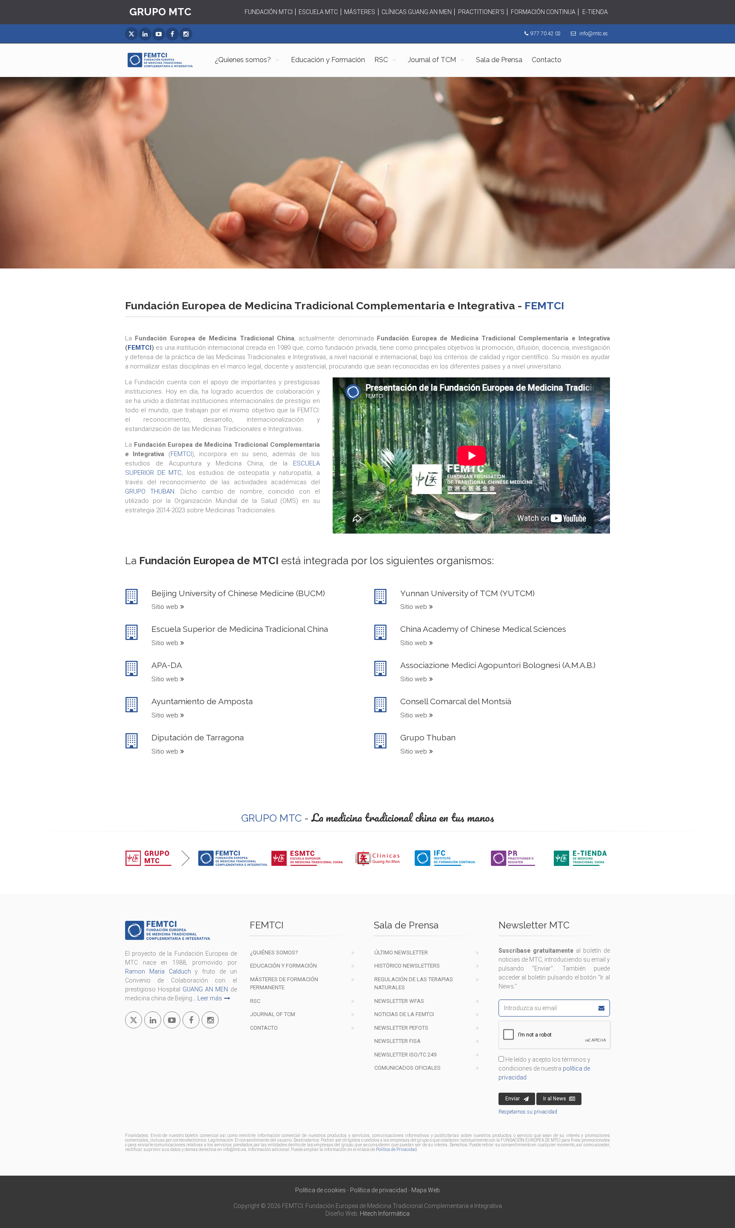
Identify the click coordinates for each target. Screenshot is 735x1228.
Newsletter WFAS (399, 1001)
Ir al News (554, 1099)
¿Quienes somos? (243, 60)
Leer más (209, 998)
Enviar (512, 1099)
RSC (381, 60)
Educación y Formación (328, 60)
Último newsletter (401, 952)
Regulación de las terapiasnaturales (413, 983)
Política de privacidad (378, 1190)
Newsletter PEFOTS (401, 1028)
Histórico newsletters (407, 965)
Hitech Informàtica (385, 1213)
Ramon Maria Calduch (158, 971)
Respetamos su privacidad (528, 1112)
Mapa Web (425, 1190)
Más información (362, 216)
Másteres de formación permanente (284, 983)
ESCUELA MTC (318, 12)
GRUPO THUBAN (149, 491)
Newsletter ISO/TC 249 (405, 1054)
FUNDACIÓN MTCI (269, 12)
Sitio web (164, 607)
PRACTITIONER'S (481, 12)
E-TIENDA (595, 12)
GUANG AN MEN (205, 989)
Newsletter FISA (397, 1041)
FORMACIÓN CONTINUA (543, 12)
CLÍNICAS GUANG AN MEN (417, 12)
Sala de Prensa (499, 60)
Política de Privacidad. (397, 1149)
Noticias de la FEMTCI (404, 1014)
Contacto (546, 60)
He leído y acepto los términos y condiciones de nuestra (544, 1068)
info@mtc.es (593, 34)
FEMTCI (139, 347)
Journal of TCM (432, 60)
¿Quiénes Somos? (274, 952)
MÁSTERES (359, 12)
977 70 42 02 (545, 34)
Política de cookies (320, 1190)
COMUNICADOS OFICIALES (407, 1068)
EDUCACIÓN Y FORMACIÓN (283, 965)
